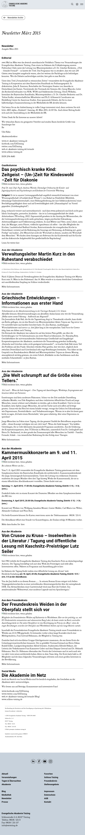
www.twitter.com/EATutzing (14, 693)
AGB (46, 798)
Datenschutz (49, 795)
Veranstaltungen (9, 777)
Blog (4, 791)
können (63, 102)
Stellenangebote (51, 784)
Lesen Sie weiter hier (10, 242)
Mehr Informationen (11, 286)
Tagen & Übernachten (11, 781)
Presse (5, 802)
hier (22, 524)
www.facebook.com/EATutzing (15, 691)
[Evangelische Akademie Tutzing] (14, 7)
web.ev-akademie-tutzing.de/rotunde (18, 696)
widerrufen (19, 711)
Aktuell (5, 774)
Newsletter (7, 798)
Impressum (49, 791)
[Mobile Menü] (81, 4)
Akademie (6, 784)
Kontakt (47, 802)
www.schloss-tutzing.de (12, 699)
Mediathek (6, 795)
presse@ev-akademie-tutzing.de (17, 729)
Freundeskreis (50, 781)
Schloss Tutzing (51, 777)
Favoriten (48, 774)
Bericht (62, 76)
